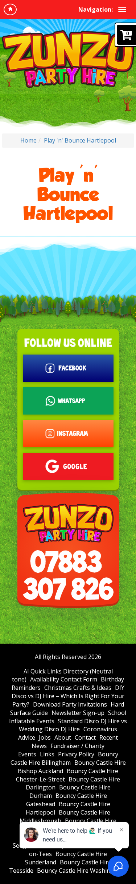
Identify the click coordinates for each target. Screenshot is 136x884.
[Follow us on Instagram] (68, 433)
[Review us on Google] (68, 466)
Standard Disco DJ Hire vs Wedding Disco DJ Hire (73, 725)
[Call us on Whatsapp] (68, 401)
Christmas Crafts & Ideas (77, 688)
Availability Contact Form (63, 679)
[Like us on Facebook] (68, 368)
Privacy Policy (76, 754)
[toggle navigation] (122, 9)
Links (47, 754)
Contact (85, 737)
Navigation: (95, 9)
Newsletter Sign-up (77, 713)
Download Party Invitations (70, 704)
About (62, 737)
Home (28, 140)
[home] (10, 9)
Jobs (45, 737)
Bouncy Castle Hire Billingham (64, 758)
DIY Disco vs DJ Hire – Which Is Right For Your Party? (68, 696)
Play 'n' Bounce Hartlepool (80, 140)
